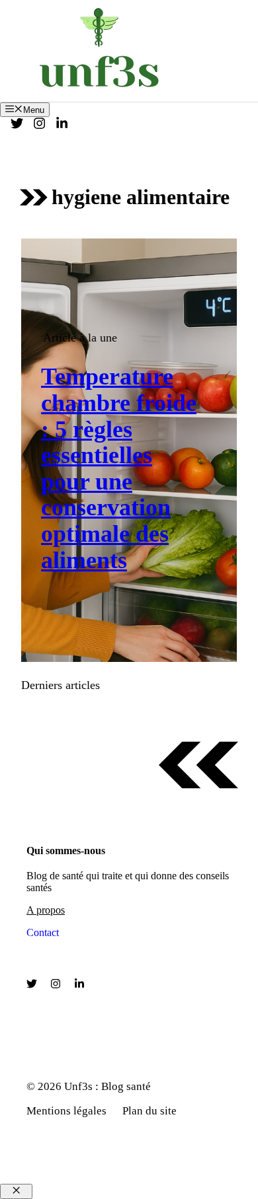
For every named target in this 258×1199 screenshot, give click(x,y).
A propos (45, 910)
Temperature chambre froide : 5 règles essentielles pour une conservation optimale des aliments (118, 468)
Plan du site (149, 1111)
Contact (42, 932)
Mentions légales (66, 1111)
